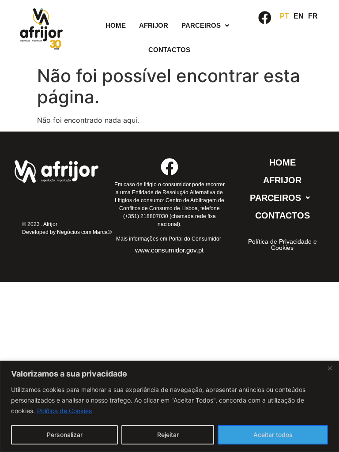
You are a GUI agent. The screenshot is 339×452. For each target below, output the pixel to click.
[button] (205, 25)
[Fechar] (329, 368)
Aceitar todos (273, 434)
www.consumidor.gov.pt (169, 250)
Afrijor (153, 25)
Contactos (169, 49)
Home (115, 25)
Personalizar (65, 434)
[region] (169, 406)
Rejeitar (168, 434)
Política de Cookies (64, 410)
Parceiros (201, 25)
